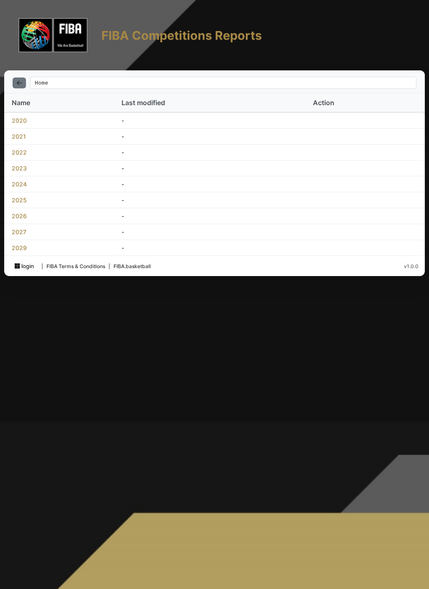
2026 (19, 216)
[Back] (19, 83)
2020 (19, 120)
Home (41, 83)
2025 (19, 200)
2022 (19, 152)
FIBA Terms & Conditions (76, 266)
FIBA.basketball (132, 266)
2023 (19, 168)
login (27, 266)
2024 (19, 184)
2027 (19, 231)
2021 (19, 136)
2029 (19, 247)
